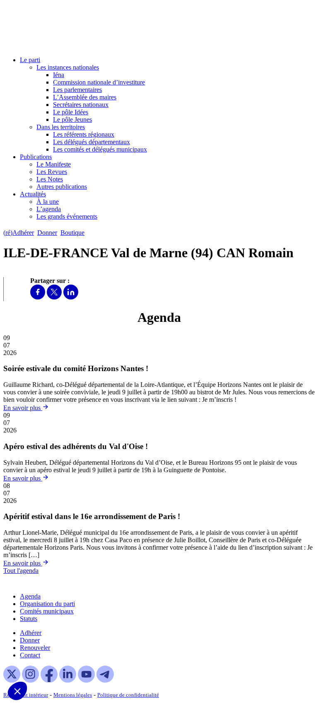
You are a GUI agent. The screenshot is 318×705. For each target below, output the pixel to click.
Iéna (58, 74)
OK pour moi (115, 663)
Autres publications (61, 186)
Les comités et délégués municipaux (100, 149)
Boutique (72, 232)
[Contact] (92, 232)
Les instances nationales (67, 67)
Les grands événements (66, 216)
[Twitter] (54, 297)
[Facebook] (37, 297)
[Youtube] (86, 680)
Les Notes (49, 179)
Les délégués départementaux (91, 141)
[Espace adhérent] (102, 232)
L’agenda (48, 208)
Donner (47, 232)
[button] (17, 691)
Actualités (33, 194)
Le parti (30, 59)
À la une (47, 201)
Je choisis (57, 663)
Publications (36, 156)
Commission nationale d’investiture (99, 82)
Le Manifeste (53, 164)
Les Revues (51, 171)
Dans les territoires (60, 126)
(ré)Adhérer (18, 232)
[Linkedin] (70, 297)
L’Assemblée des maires (84, 97)
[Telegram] (104, 680)
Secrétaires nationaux (80, 104)
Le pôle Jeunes (72, 119)
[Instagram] (30, 680)
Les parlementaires (77, 89)
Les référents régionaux (83, 134)
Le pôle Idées (70, 112)
